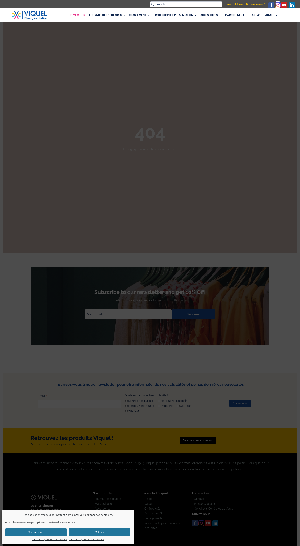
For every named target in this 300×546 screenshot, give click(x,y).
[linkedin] (292, 5)
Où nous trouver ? (255, 4)
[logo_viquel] (29, 12)
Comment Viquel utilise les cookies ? (49, 539)
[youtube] (284, 5)
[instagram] (278, 5)
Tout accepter (36, 532)
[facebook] (271, 5)
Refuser (99, 532)
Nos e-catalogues (235, 4)
